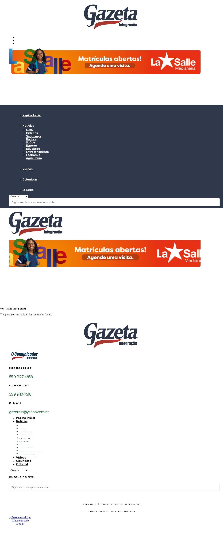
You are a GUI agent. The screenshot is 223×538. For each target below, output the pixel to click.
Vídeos (27, 169)
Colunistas (29, 179)
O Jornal (28, 190)
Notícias (28, 125)
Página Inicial (31, 115)
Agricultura (34, 158)
